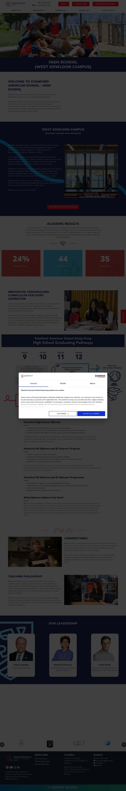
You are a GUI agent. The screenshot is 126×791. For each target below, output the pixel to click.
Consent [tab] (33, 383)
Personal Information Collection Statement (48, 397)
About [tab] (92, 383)
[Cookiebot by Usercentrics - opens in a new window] (96, 376)
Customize (61, 414)
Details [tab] (63, 383)
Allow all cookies (91, 414)
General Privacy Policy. (35, 406)
